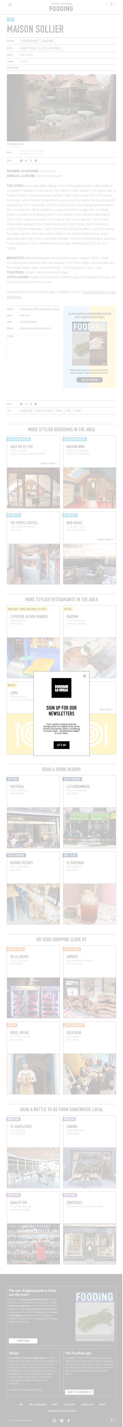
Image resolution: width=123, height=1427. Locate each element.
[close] (84, 676)
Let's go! (61, 745)
